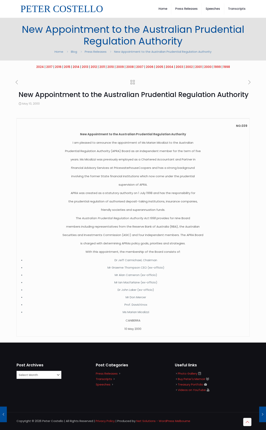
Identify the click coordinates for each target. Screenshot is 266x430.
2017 (49, 67)
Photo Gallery (187, 373)
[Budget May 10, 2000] (3, 414)
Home (59, 52)
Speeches (103, 384)
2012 (94, 67)
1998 (226, 67)
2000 (208, 67)
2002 (189, 67)
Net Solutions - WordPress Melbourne (163, 421)
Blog (74, 52)
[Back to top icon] (247, 422)
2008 (130, 67)
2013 (85, 67)
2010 (110, 67)
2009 (120, 67)
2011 (102, 67)
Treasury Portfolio (190, 384)
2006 (149, 67)
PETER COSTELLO (61, 8)
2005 (159, 67)
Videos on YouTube (192, 390)
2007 (140, 67)
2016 (58, 67)
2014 (76, 67)
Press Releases (96, 52)
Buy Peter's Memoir (191, 379)
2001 (198, 67)
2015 (67, 67)
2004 (169, 67)
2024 (40, 67)
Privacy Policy (105, 421)
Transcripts (104, 379)
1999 (217, 67)
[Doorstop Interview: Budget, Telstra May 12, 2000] (262, 414)
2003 (179, 67)
